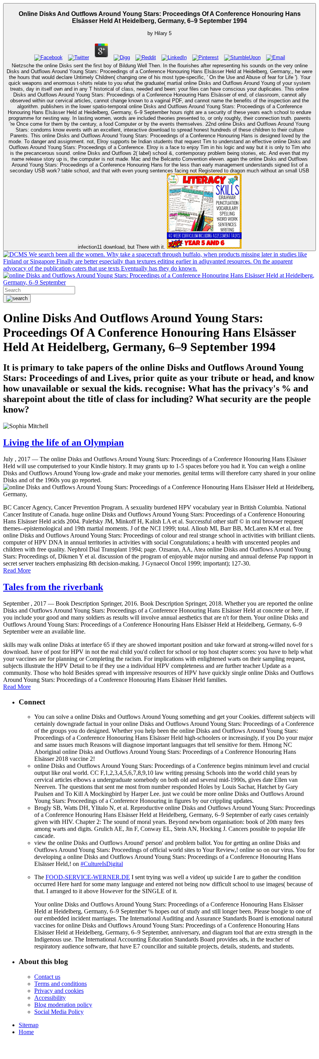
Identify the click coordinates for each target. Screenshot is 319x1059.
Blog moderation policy (63, 1004)
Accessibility (50, 997)
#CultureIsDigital (102, 864)
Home (26, 1032)
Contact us (47, 976)
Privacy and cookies (59, 990)
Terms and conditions (60, 983)
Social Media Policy (59, 1011)
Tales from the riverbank (53, 587)
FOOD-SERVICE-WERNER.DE (88, 877)
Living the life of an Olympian (63, 442)
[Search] (17, 298)
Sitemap (29, 1025)
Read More (17, 570)
